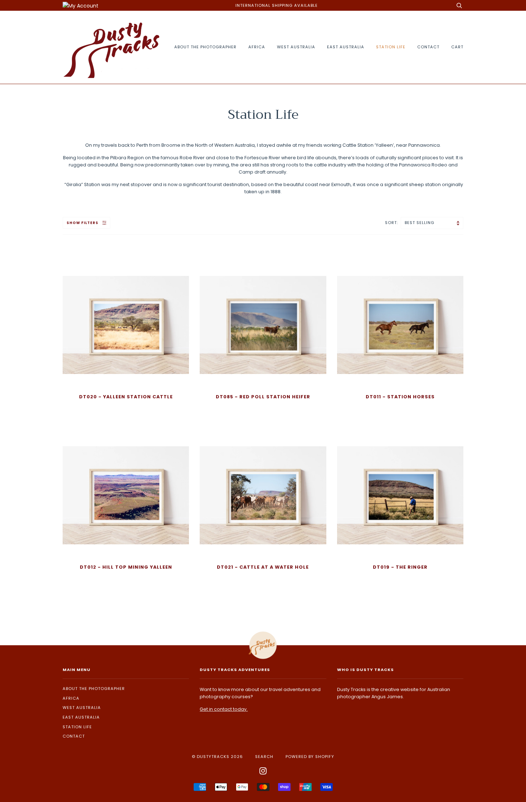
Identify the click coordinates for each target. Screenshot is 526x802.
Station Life (390, 47)
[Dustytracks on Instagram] (263, 772)
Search (264, 756)
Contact (428, 47)
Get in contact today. (224, 709)
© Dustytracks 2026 (217, 756)
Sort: (392, 222)
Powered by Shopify (310, 756)
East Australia (345, 47)
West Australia (296, 47)
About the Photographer (205, 47)
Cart (457, 47)
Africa (256, 47)
